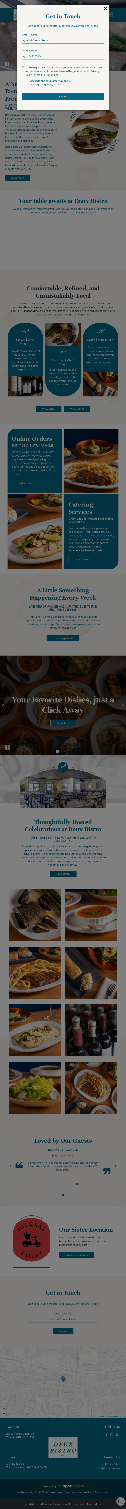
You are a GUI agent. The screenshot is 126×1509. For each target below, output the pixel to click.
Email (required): (30, 34)
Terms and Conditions (45, 74)
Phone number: (29, 50)
